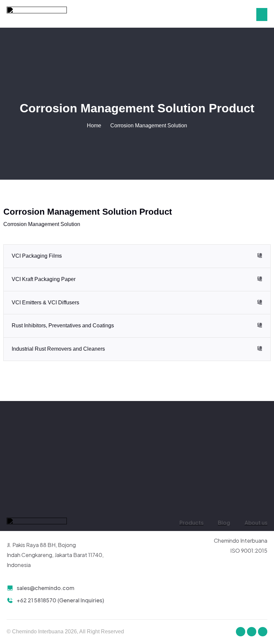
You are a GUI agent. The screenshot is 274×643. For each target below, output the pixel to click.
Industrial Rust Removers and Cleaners (58, 349)
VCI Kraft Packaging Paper (44, 279)
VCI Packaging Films (37, 256)
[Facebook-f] (240, 631)
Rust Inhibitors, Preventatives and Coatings (63, 325)
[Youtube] (262, 631)
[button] (261, 14)
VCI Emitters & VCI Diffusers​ (45, 302)
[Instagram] (251, 631)
